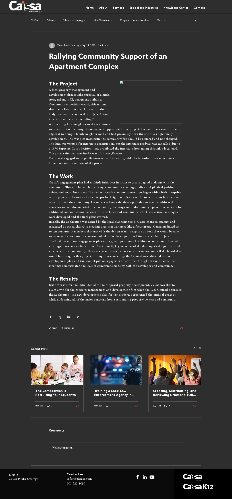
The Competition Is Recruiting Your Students (55, 393)
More (160, 20)
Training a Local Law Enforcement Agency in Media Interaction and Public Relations (112, 393)
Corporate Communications (135, 20)
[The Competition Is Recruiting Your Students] (57, 370)
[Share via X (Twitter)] (59, 317)
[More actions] (181, 45)
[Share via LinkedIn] (68, 317)
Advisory (51, 20)
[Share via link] (77, 317)
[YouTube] (152, 477)
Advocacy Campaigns (74, 20)
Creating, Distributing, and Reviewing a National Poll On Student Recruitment (174, 393)
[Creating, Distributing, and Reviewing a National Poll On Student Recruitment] (175, 370)
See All (197, 348)
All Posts (35, 20)
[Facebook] (137, 477)
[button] (144, 8)
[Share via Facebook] (50, 317)
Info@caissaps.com (79, 478)
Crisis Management (102, 20)
